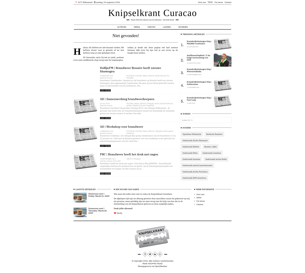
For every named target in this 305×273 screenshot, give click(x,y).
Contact (228, 2)
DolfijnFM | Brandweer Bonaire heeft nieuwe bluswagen (130, 69)
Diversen (183, 27)
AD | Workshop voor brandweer (121, 127)
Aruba (129, 106)
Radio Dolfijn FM (162, 76)
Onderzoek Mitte (190, 153)
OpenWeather (161, 266)
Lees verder (105, 90)
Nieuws (151, 27)
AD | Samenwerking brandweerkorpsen (127, 99)
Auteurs (121, 27)
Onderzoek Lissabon (212, 153)
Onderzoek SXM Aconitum (194, 178)
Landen (167, 27)
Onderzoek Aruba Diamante (195, 140)
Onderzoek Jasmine (191, 159)
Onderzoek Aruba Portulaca (195, 171)
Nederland (137, 106)
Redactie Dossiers (214, 134)
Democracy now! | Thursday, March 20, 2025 (97, 210)
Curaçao (150, 104)
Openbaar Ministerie (192, 134)
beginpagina (117, 60)
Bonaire (129, 78)
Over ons (202, 2)
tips (151, 50)
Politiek (129, 104)
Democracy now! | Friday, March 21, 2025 (98, 195)
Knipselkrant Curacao (152, 13)
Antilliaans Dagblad (163, 104)
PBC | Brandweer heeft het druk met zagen (129, 154)
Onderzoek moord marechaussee (197, 165)
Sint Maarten (148, 106)
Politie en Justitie (134, 76)
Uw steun (218, 2)
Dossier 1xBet (210, 146)
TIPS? (210, 2)
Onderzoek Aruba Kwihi (216, 159)
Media (137, 27)
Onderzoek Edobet (191, 146)
